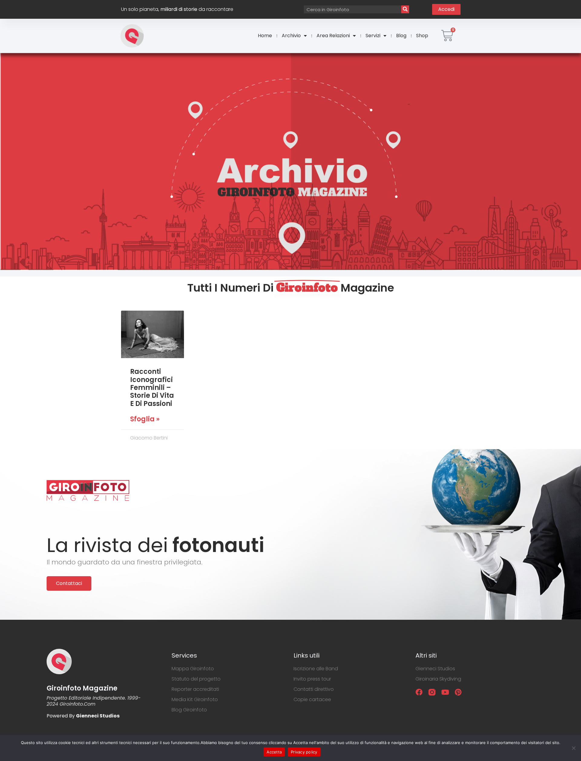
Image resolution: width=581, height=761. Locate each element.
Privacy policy (304, 752)
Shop (422, 35)
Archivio (291, 35)
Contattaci (69, 583)
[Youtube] (444, 692)
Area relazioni (333, 35)
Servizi (373, 35)
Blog (401, 35)
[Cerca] (405, 9)
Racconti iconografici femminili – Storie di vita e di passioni (152, 387)
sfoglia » (144, 419)
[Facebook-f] (418, 692)
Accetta (274, 752)
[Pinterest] (458, 692)
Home (265, 35)
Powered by (83, 715)
